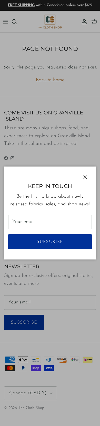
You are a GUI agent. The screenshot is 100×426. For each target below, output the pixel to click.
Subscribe (50, 242)
